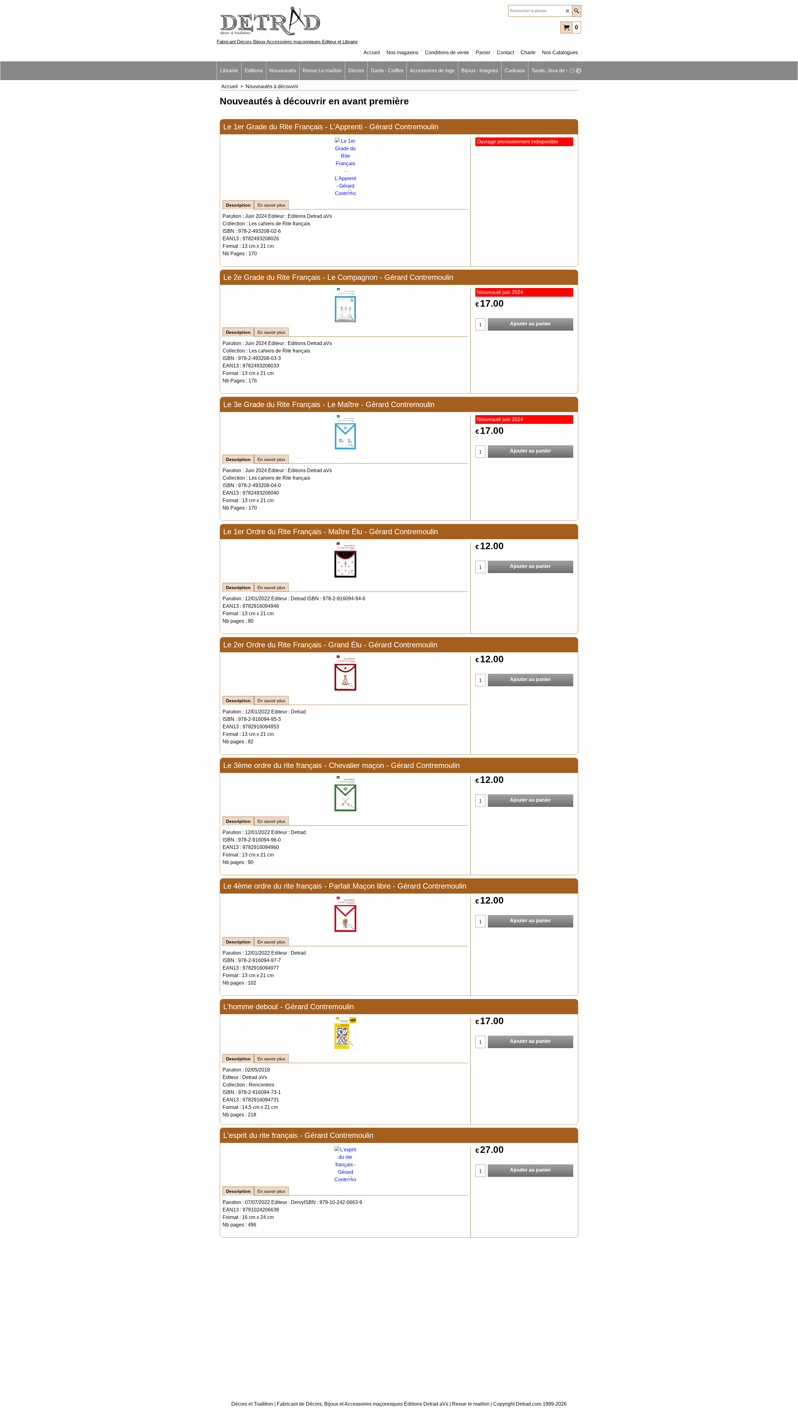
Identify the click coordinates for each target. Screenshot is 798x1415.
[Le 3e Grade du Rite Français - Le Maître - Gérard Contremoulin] (345, 432)
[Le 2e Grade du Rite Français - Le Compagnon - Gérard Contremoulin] (345, 305)
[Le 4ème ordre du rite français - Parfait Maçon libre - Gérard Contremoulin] (345, 914)
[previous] (572, 71)
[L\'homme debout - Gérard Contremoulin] (345, 1033)
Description (238, 205)
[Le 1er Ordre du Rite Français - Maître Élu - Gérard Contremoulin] (345, 560)
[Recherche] (576, 11)
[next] (578, 71)
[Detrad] (271, 20)
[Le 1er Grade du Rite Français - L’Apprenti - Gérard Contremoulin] (345, 167)
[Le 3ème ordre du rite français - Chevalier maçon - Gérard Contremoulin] (345, 793)
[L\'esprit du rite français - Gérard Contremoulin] (345, 1164)
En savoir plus (271, 205)
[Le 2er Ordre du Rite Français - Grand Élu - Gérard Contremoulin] (345, 673)
